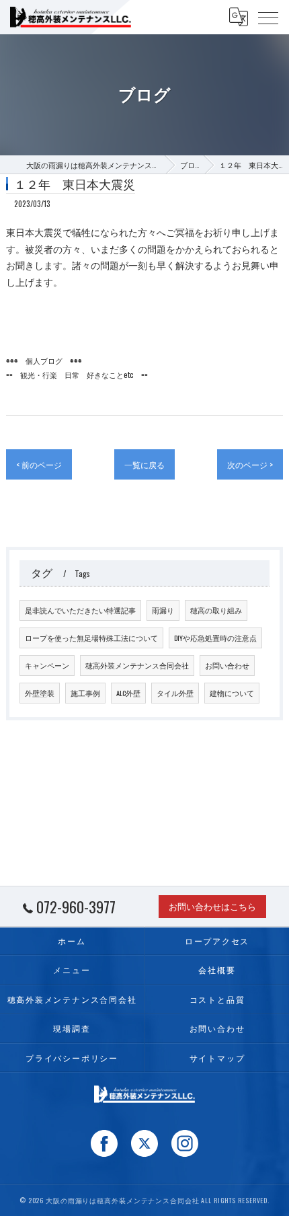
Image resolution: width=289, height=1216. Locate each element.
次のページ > (250, 464)
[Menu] (268, 17)
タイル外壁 (175, 692)
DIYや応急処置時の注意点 (215, 637)
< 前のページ (39, 464)
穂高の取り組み (216, 610)
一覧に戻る (144, 464)
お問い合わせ (227, 665)
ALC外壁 (128, 692)
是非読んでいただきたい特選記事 (80, 610)
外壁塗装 (39, 692)
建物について (232, 692)
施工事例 (85, 692)
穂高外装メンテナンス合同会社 (137, 665)
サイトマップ (217, 1057)
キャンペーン (47, 665)
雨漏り (163, 610)
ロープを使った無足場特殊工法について (91, 637)
